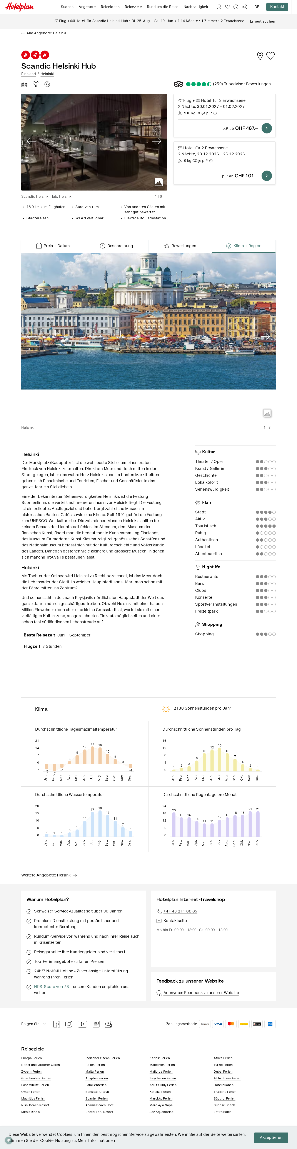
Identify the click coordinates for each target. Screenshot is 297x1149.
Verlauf (236, 7)
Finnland (28, 74)
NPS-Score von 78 (51, 987)
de (257, 7)
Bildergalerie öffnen (159, 182)
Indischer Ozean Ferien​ (102, 1058)
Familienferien (96, 1085)
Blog (96, 1024)
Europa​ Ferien (31, 1058)
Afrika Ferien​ (223, 1058)
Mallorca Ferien (161, 1071)
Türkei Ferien (223, 1065)
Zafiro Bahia (223, 1112)
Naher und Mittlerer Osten (40, 1065)
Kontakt (277, 7)
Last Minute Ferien (35, 1085)
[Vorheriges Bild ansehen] (32, 141)
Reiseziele (133, 7)
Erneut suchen (262, 21)
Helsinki (47, 74)
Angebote (87, 7)
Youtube (83, 1024)
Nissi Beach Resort (35, 1105)
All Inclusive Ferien (227, 1078)
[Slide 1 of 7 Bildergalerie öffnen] (148, 337)
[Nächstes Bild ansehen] (157, 141)
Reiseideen (110, 7)
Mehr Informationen (96, 1141)
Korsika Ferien (160, 1091)
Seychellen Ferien (163, 1078)
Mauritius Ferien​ (33, 1098)
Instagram (68, 1024)
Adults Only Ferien (163, 1085)
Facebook (56, 1024)
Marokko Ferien (161, 1098)
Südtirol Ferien (224, 1098)
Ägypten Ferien (96, 1078)
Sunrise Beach (224, 1105)
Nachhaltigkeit (196, 7)
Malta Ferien (94, 1071)
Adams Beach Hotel (100, 1105)
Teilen (244, 7)
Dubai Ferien (223, 1071)
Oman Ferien (30, 1091)
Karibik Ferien (160, 1058)
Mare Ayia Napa (161, 1105)
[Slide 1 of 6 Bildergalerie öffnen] (94, 142)
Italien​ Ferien (95, 1065)
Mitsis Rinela (30, 1112)
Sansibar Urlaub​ (97, 1091)
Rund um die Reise (163, 7)
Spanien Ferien (96, 1098)
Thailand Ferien (225, 1091)
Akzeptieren (271, 1138)
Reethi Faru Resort (99, 1112)
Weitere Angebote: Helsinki (46, 875)
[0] (227, 7)
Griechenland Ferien (36, 1078)
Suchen (67, 7)
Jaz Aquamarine (162, 1112)
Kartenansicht (260, 56)
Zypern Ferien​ (31, 1071)
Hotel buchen (224, 1085)
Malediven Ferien (162, 1065)
